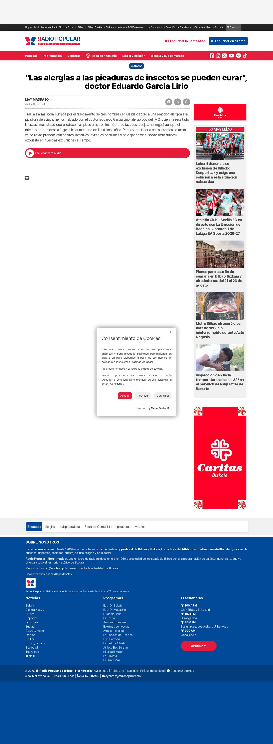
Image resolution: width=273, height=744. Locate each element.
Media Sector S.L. (161, 408)
